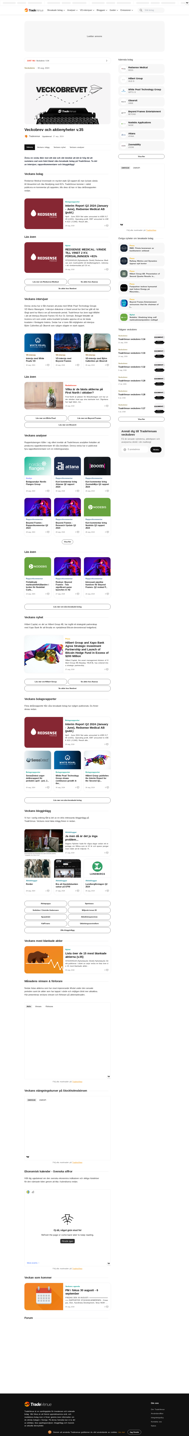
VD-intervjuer (86, 10)
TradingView (77, 1082)
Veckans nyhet (60, 147)
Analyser (71, 10)
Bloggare (101, 10)
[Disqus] (67, 1355)
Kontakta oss (156, 1422)
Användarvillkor (157, 1413)
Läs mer (121, 1432)
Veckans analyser (77, 147)
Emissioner (125, 10)
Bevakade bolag (55, 10)
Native (153, 1426)
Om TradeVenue (158, 1409)
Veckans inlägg (43, 147)
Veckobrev (29, 68)
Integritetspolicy (157, 1418)
